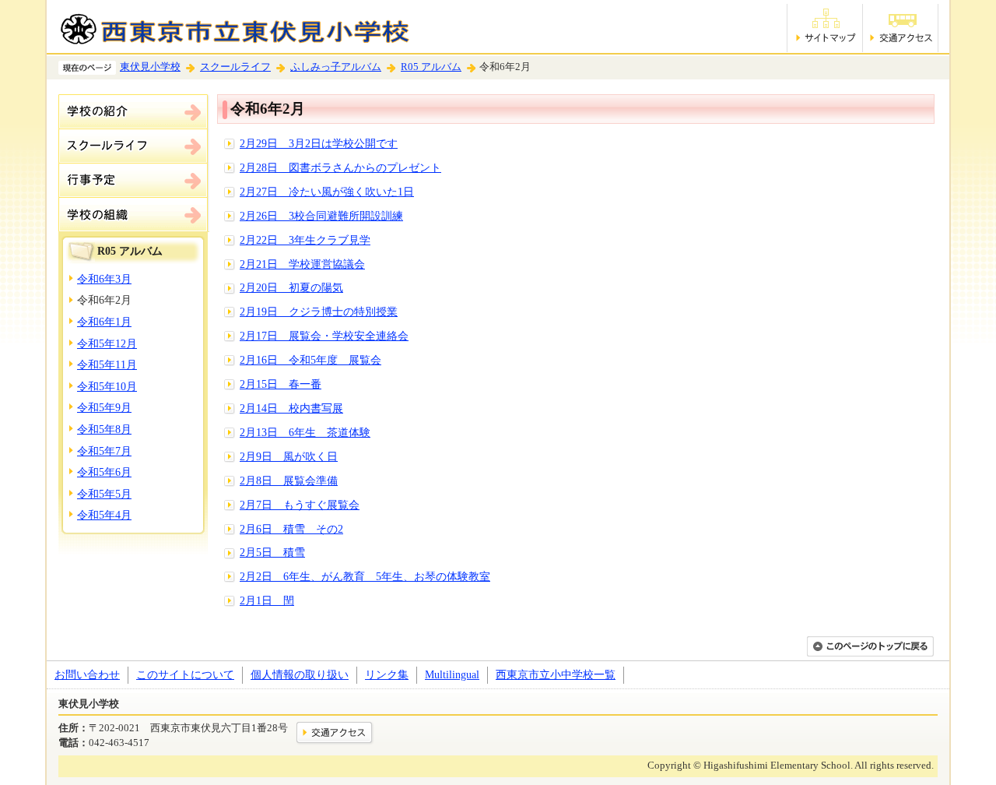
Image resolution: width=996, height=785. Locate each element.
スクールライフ (235, 67)
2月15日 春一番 (280, 384)
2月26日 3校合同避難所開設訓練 (321, 215)
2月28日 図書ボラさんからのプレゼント (340, 167)
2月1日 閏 (267, 600)
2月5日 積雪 (272, 552)
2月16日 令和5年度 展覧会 (310, 360)
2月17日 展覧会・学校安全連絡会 (324, 335)
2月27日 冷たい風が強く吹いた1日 (327, 191)
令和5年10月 (107, 386)
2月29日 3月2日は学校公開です (319, 143)
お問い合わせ (87, 674)
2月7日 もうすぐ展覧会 (299, 504)
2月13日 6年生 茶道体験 (305, 432)
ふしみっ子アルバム (335, 67)
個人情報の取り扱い (300, 674)
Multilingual (452, 674)
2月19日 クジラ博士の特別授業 (319, 311)
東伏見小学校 (150, 67)
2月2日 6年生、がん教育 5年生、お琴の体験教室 (365, 576)
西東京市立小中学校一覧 (555, 674)
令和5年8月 (104, 429)
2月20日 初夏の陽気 (291, 287)
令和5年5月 (104, 494)
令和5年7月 (104, 451)
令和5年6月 (104, 472)
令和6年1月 (104, 321)
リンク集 (387, 674)
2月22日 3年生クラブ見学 (305, 240)
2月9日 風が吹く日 (289, 456)
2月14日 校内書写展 (291, 408)
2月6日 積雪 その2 (291, 529)
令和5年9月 (104, 407)
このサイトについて (185, 674)
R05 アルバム (431, 67)
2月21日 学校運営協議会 (302, 264)
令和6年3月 (104, 279)
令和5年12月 (107, 343)
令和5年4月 (104, 515)
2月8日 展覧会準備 (289, 480)
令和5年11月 (107, 364)
